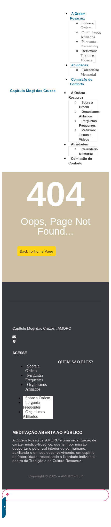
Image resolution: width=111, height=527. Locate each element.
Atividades (79, 65)
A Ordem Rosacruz (76, 95)
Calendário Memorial (90, 72)
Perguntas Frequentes (89, 44)
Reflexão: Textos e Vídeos (89, 55)
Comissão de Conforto (80, 161)
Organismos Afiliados (91, 34)
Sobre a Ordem (87, 25)
